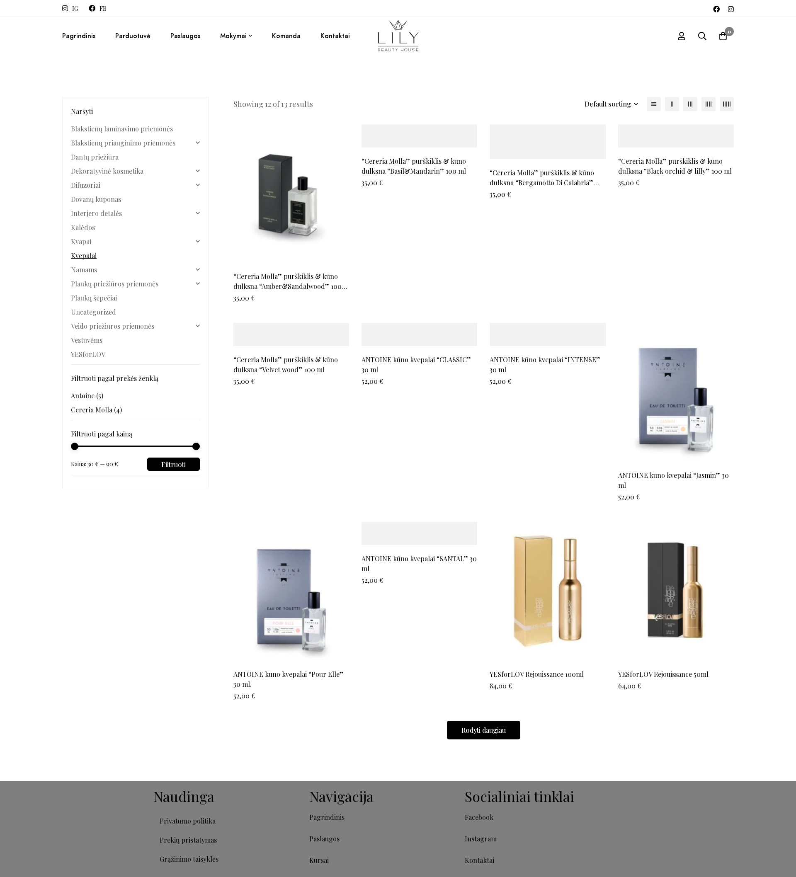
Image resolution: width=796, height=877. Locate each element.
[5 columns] (727, 104)
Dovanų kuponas (96, 199)
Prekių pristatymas (188, 840)
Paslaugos (324, 838)
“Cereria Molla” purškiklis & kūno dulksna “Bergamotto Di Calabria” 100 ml (542, 182)
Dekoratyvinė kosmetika (107, 171)
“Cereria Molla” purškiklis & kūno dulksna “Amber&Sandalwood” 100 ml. (287, 286)
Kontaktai (479, 860)
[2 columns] (672, 104)
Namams (84, 269)
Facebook (479, 817)
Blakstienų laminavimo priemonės (122, 128)
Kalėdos (83, 227)
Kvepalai (84, 255)
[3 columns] (690, 104)
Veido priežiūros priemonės (112, 326)
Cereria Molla (96, 409)
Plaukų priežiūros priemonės (114, 283)
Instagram (481, 838)
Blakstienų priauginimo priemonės (123, 142)
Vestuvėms (86, 340)
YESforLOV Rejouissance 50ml (663, 674)
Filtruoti (173, 464)
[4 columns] (708, 104)
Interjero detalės (96, 213)
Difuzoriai (85, 185)
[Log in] (681, 36)
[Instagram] (731, 8)
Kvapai (81, 241)
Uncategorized (93, 312)
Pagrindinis (327, 817)
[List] (654, 104)
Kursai (319, 860)
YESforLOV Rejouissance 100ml (537, 674)
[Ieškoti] (702, 36)
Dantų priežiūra (95, 157)
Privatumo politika (188, 820)
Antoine (87, 395)
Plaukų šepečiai (94, 297)
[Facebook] (716, 8)
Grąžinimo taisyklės (189, 859)
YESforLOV (88, 354)
